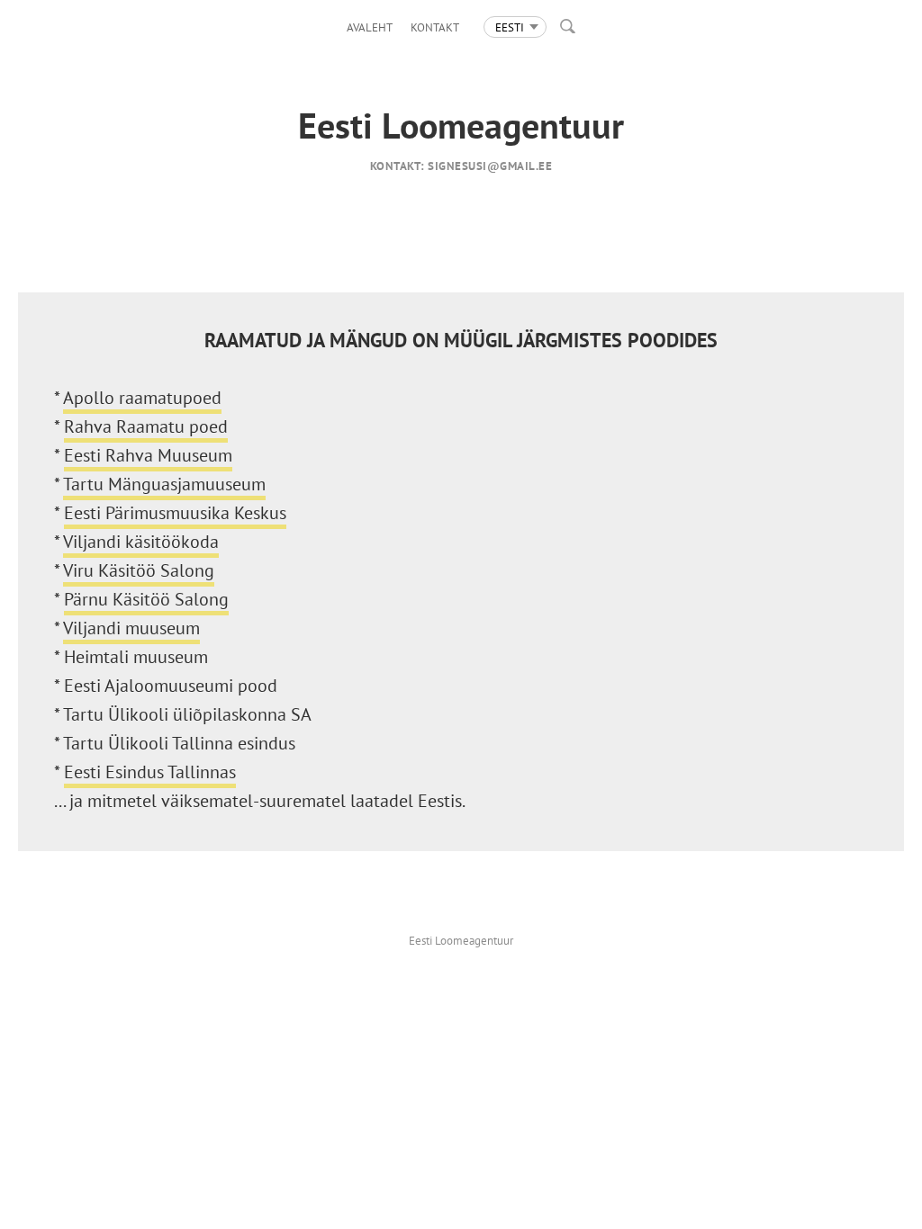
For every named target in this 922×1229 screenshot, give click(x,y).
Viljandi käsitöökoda (141, 541)
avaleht (370, 27)
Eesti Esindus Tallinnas (150, 772)
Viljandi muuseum (131, 628)
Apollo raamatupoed (142, 397)
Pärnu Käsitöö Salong (146, 599)
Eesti (509, 27)
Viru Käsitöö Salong (138, 570)
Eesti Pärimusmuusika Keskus (175, 513)
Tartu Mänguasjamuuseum (164, 484)
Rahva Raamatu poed (146, 426)
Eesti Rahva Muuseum (148, 455)
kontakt (435, 27)
